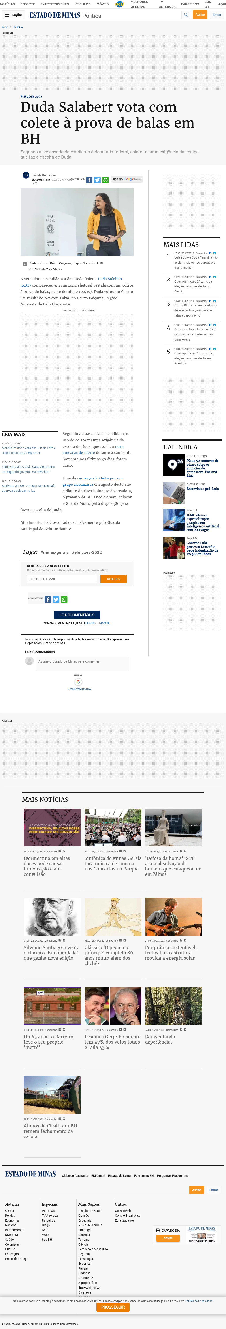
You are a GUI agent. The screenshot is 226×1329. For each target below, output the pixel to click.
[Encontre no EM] (185, 15)
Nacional (11, 1225)
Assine (200, 14)
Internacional (14, 1230)
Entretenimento (54, 4)
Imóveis (102, 4)
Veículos (82, 4)
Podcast (84, 1273)
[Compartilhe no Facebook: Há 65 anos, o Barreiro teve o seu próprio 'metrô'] (59, 1030)
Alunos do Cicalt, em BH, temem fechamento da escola (51, 1131)
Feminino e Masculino (93, 1249)
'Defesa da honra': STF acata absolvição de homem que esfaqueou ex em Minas (173, 866)
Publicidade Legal (17, 1259)
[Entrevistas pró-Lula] (174, 493)
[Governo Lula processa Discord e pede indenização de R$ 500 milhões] (174, 548)
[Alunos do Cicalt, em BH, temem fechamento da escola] (52, 1095)
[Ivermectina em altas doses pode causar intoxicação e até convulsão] (52, 827)
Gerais (9, 1211)
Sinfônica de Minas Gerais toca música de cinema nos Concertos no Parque (113, 863)
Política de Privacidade (198, 1301)
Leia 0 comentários (77, 615)
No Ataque (85, 1278)
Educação (12, 1254)
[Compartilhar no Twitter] (97, 181)
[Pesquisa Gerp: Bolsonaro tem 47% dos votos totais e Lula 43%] (113, 1006)
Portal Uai (48, 1211)
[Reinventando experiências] (173, 1006)
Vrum (45, 1235)
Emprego (84, 1230)
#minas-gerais (54, 552)
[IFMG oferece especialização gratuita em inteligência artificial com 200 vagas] (174, 520)
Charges (84, 1235)
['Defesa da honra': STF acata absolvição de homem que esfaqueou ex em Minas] (173, 827)
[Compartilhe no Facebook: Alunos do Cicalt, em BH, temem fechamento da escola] (59, 1119)
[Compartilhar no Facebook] (89, 181)
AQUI (222, 4)
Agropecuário (87, 1283)
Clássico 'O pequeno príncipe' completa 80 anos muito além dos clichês (109, 955)
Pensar (83, 1268)
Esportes (84, 1264)
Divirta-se (84, 1292)
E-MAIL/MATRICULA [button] (79, 688)
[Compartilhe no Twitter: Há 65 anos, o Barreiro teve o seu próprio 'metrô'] (63, 1030)
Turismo (83, 1240)
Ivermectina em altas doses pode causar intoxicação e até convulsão (47, 866)
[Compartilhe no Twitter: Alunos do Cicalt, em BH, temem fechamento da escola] (63, 1119)
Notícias (7, 4)
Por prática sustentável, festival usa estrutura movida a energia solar (171, 952)
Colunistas (12, 1244)
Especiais (84, 1220)
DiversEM (11, 1235)
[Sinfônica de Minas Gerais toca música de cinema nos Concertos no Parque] (113, 827)
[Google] (78, 682)
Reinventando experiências (160, 1039)
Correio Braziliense (127, 1216)
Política (91, 15)
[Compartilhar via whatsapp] (105, 181)
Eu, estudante (124, 1220)
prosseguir (113, 1307)
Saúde (9, 1240)
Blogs (46, 1225)
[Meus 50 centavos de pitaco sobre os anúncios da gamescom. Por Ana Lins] (174, 465)
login (90, 623)
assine (105, 623)
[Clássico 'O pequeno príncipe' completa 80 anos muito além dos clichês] (113, 917)
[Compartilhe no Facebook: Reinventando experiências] (180, 1030)
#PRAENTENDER (90, 1225)
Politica (18, 27)
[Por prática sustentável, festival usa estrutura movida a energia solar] (173, 917)
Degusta (84, 1254)
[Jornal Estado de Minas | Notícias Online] (54, 15)
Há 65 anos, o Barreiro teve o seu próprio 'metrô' (48, 1042)
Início (5, 27)
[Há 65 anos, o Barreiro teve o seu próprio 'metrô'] (52, 1006)
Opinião (83, 1216)
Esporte (27, 4)
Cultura (10, 1249)
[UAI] (119, 4)
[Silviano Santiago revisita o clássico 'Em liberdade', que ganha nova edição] (52, 917)
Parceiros (190, 4)
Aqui (45, 1230)
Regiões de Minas (90, 1211)
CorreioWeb (123, 1211)
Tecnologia (85, 1259)
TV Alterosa (50, 1216)
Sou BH (47, 1240)
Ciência (83, 1244)
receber (113, 579)
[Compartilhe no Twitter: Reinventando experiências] (184, 1030)
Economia (12, 1220)
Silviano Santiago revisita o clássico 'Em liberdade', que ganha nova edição (52, 952)
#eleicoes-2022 (87, 552)
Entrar (217, 15)
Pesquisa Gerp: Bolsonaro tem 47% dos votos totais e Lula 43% (113, 1042)
